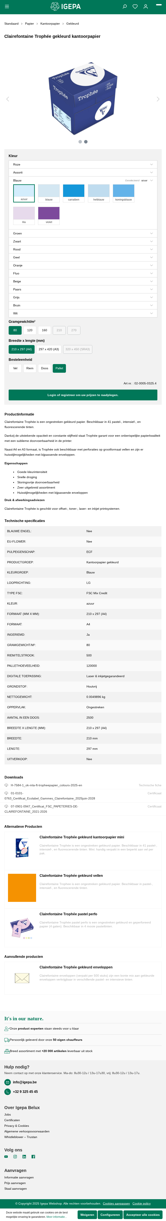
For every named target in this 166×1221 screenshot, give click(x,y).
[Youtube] (6, 1156)
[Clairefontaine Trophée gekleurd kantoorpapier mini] (22, 851)
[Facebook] (33, 1156)
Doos (44, 368)
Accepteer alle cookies (143, 1214)
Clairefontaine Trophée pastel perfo (68, 914)
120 (29, 330)
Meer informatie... (56, 1216)
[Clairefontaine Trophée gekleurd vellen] (22, 889)
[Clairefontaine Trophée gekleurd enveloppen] (22, 978)
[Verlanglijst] (135, 6)
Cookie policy (141, 1203)
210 (59, 330)
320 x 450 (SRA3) (77, 349)
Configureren (110, 1214)
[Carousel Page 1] (80, 141)
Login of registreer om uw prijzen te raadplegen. (83, 395)
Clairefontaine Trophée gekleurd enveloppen (76, 967)
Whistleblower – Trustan (20, 1137)
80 (15, 330)
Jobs (7, 1114)
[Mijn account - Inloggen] (145, 6)
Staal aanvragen (15, 1188)
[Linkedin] (24, 1156)
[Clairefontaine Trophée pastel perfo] (22, 928)
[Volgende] (158, 99)
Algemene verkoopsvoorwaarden (26, 1131)
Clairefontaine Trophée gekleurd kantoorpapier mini (82, 837)
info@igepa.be (25, 1082)
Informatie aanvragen (19, 1177)
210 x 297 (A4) (21, 349)
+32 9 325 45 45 (25, 1092)
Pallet (59, 368)
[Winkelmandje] (159, 4)
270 (74, 330)
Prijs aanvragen (15, 1183)
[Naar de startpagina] (65, 6)
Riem (30, 368)
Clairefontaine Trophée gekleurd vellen (71, 875)
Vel (15, 368)
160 (44, 330)
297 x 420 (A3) (49, 349)
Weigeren (87, 1214)
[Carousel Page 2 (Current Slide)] (86, 141)
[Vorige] (7, 99)
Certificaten (12, 1120)
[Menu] (8, 6)
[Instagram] (15, 1156)
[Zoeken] (124, 6)
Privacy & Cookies (16, 1125)
